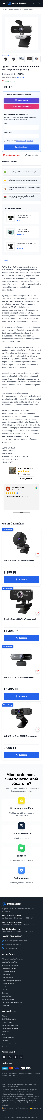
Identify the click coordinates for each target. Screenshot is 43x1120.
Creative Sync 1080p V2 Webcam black (20, 619)
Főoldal (4, 9)
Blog (3, 1034)
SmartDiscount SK (8, 1047)
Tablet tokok (6, 974)
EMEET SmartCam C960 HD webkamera (20, 736)
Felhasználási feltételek (10, 1028)
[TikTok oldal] (15, 1057)
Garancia (5, 1041)
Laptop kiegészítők (8, 971)
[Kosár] (39, 4)
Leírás (6, 260)
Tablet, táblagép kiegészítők (11, 980)
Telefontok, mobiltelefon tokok (12, 959)
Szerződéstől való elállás (10, 1044)
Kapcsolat (5, 1031)
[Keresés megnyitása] (30, 4)
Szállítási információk (9, 1019)
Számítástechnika (15, 9)
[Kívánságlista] (34, 4)
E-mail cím (7, 132)
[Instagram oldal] (9, 1057)
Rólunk (4, 1016)
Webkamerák (28, 9)
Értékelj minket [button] (26, 478)
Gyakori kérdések (8, 1037)
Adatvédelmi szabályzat (10, 1025)
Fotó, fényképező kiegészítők (12, 1002)
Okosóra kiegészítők (9, 968)
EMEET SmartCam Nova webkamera (19, 677)
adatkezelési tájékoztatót (24, 141)
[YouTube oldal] (21, 1057)
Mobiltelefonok (7, 996)
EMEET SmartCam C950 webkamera (19, 561)
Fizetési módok (7, 1022)
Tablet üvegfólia (7, 977)
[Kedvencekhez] (37, 554)
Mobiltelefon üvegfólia (9, 962)
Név (5, 123)
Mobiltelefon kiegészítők (10, 965)
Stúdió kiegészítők (8, 999)
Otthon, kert (6, 1005)
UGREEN (20, 77)
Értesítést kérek (21, 147)
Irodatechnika (6, 987)
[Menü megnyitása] (4, 3)
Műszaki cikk (6, 990)
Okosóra (5, 993)
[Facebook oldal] (4, 1057)
